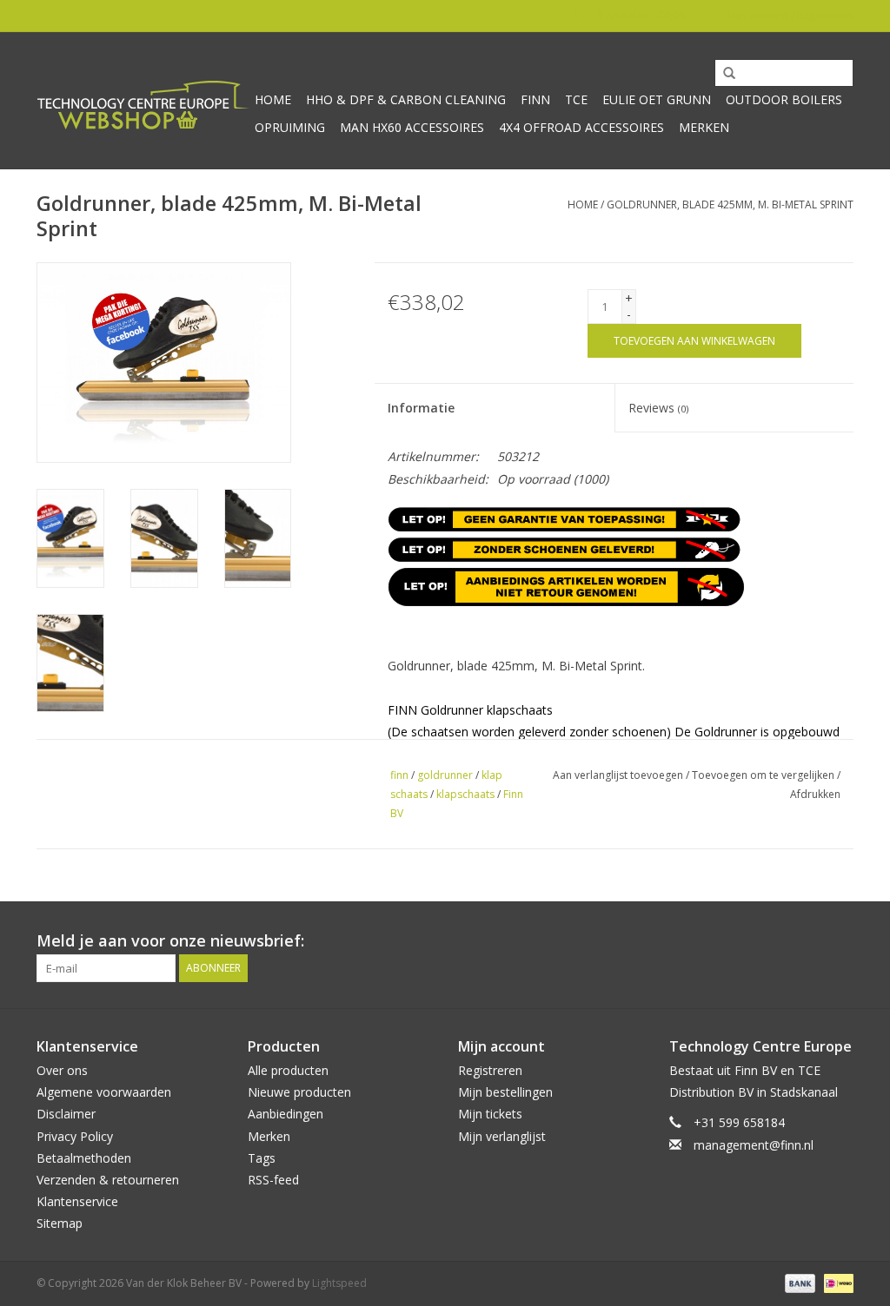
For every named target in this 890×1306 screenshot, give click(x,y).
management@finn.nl (754, 1145)
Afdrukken (815, 794)
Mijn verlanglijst (502, 1136)
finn (399, 775)
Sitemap (60, 1223)
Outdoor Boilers (784, 99)
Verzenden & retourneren (108, 1179)
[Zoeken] (723, 74)
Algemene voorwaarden (104, 1092)
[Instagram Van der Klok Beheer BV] (839, 941)
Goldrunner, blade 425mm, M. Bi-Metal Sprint (730, 204)
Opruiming (290, 127)
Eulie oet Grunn (656, 99)
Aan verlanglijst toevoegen (618, 775)
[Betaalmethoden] (798, 1282)
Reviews (658, 407)
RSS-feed (273, 1179)
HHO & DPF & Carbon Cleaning (406, 99)
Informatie (421, 407)
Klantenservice (77, 1201)
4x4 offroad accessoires (581, 127)
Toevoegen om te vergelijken (764, 775)
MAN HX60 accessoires (412, 127)
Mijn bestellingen (505, 1092)
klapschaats (465, 794)
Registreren (490, 1070)
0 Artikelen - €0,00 (640, 15)
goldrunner (445, 775)
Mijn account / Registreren (788, 15)
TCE (576, 99)
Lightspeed (339, 1283)
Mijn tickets (490, 1113)
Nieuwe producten (299, 1092)
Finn (535, 99)
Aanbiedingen (285, 1113)
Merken (704, 127)
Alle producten (288, 1070)
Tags (262, 1158)
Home (273, 99)
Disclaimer (66, 1113)
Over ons (62, 1070)
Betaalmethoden (84, 1158)
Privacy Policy (75, 1136)
